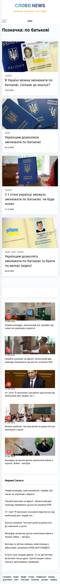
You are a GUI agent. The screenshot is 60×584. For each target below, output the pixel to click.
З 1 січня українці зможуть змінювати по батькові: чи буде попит (29, 199)
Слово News (30, 5)
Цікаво (44, 580)
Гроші (31, 577)
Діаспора (7, 580)
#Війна (53, 580)
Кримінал (41, 577)
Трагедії (25, 580)
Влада (51, 577)
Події (13, 252)
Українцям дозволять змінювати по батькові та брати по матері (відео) (30, 261)
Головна (7, 577)
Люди (7, 133)
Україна (8, 76)
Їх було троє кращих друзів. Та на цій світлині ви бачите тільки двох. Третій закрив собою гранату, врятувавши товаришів (29, 558)
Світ (16, 580)
